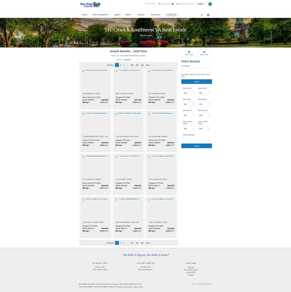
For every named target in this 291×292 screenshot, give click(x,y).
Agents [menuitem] (117, 14)
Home (149, 35)
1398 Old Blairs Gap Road (127, 136)
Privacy (119, 286)
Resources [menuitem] (155, 14)
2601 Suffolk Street (125, 93)
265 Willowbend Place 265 (127, 222)
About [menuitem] (128, 14)
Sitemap (191, 267)
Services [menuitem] (140, 14)
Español (191, 275)
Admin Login (138, 286)
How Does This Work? (186, 4)
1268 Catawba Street (158, 222)
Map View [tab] (204, 54)
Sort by (119, 59)
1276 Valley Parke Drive (93, 222)
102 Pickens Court (124, 179)
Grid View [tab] (189, 54)
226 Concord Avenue (92, 179)
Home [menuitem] (84, 14)
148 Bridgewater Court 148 (95, 136)
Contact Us (171, 14)
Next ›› (149, 65)
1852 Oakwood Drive (158, 179)
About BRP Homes (191, 269)
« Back (142, 35)
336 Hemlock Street (91, 93)
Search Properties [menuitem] (100, 14)
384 (142, 65)
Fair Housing (128, 286)
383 (137, 65)
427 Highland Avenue (158, 136)
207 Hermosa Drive (157, 93)
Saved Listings (166, 4)
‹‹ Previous (110, 65)
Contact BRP (191, 272)
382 (132, 65)
